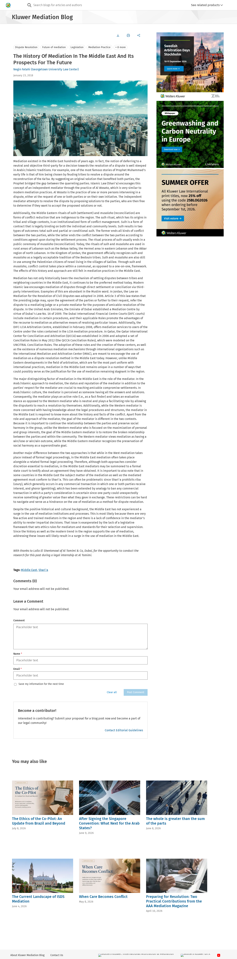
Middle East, (29, 570)
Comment (19, 620)
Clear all (112, 692)
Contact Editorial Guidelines (124, 730)
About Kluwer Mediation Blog (27, 955)
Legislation (77, 47)
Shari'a (43, 570)
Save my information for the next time (41, 684)
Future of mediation (54, 47)
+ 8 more (120, 47)
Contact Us (56, 955)
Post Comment (135, 692)
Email (17, 669)
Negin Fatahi (21, 69)
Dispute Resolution (26, 47)
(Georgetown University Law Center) (55, 69)
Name (17, 653)
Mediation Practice (99, 47)
